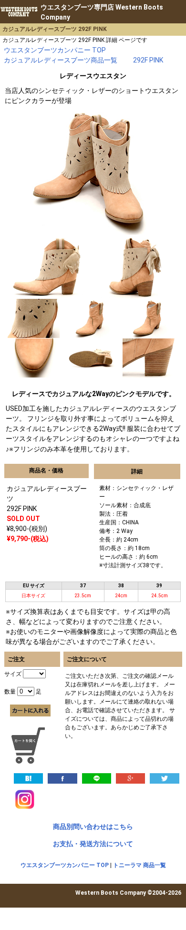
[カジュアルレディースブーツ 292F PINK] (28, 778)
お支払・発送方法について (93, 844)
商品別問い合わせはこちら (93, 826)
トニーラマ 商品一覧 (139, 865)
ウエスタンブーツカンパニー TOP (65, 865)
